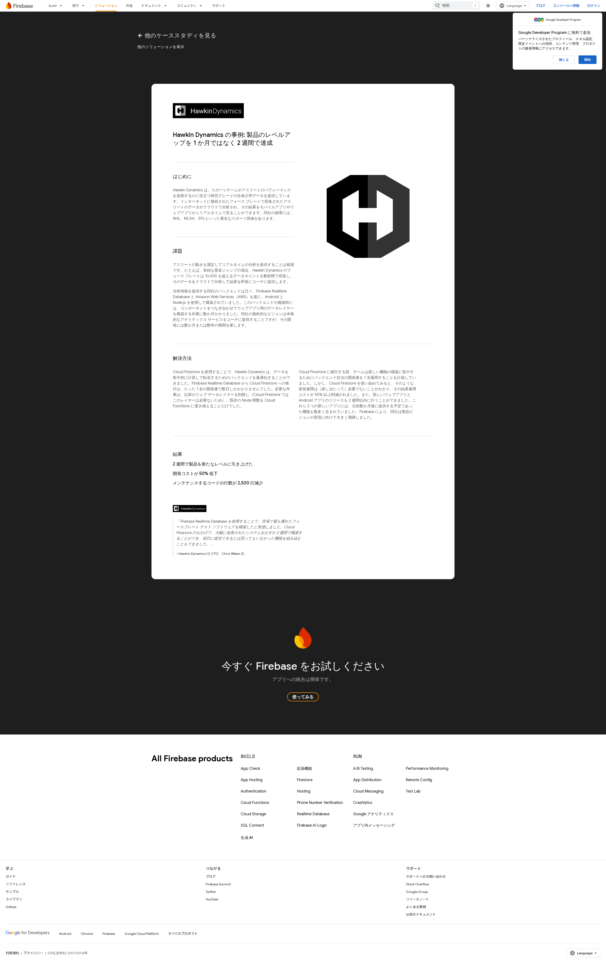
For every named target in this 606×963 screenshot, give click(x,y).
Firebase (108, 934)
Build (53, 6)
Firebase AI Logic (312, 825)
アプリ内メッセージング (374, 825)
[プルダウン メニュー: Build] (62, 5)
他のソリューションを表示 (160, 47)
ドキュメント (151, 6)
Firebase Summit (218, 884)
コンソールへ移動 (566, 6)
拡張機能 (304, 768)
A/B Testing (363, 768)
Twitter (211, 892)
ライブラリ (14, 899)
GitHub (11, 907)
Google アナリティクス (373, 814)
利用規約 (12, 953)
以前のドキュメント (421, 914)
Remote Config (419, 780)
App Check (250, 768)
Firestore (304, 780)
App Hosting (252, 780)
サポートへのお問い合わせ (426, 876)
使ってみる (303, 696)
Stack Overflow (417, 884)
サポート (218, 6)
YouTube (212, 899)
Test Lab (413, 791)
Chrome (87, 934)
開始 (587, 60)
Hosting (303, 791)
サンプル (12, 892)
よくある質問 (416, 907)
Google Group (417, 892)
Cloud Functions (255, 802)
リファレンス (16, 884)
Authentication (253, 791)
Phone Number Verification (320, 802)
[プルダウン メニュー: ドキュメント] (167, 5)
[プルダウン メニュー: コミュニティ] (202, 5)
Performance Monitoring (427, 768)
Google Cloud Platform (142, 934)
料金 (129, 6)
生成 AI (247, 837)
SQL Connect (252, 825)
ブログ (540, 6)
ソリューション (106, 6)
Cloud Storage (253, 814)
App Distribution (367, 780)
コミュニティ (186, 6)
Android (65, 934)
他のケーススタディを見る (176, 35)
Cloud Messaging (368, 791)
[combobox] (456, 5)
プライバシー (33, 953)
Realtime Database (313, 814)
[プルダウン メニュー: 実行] (84, 5)
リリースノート (417, 899)
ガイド (11, 876)
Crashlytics (362, 802)
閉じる (564, 60)
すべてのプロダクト (183, 934)
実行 (75, 6)
